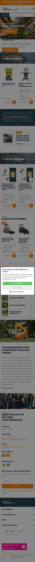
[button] (17, 292)
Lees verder (13, 279)
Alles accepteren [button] (17, 283)
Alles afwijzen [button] (17, 288)
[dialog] (17, 281)
